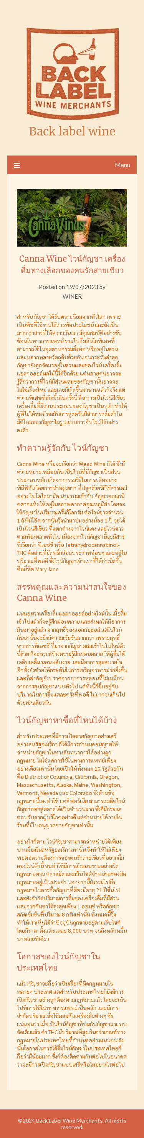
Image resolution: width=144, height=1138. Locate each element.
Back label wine (72, 131)
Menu (122, 164)
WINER (72, 296)
